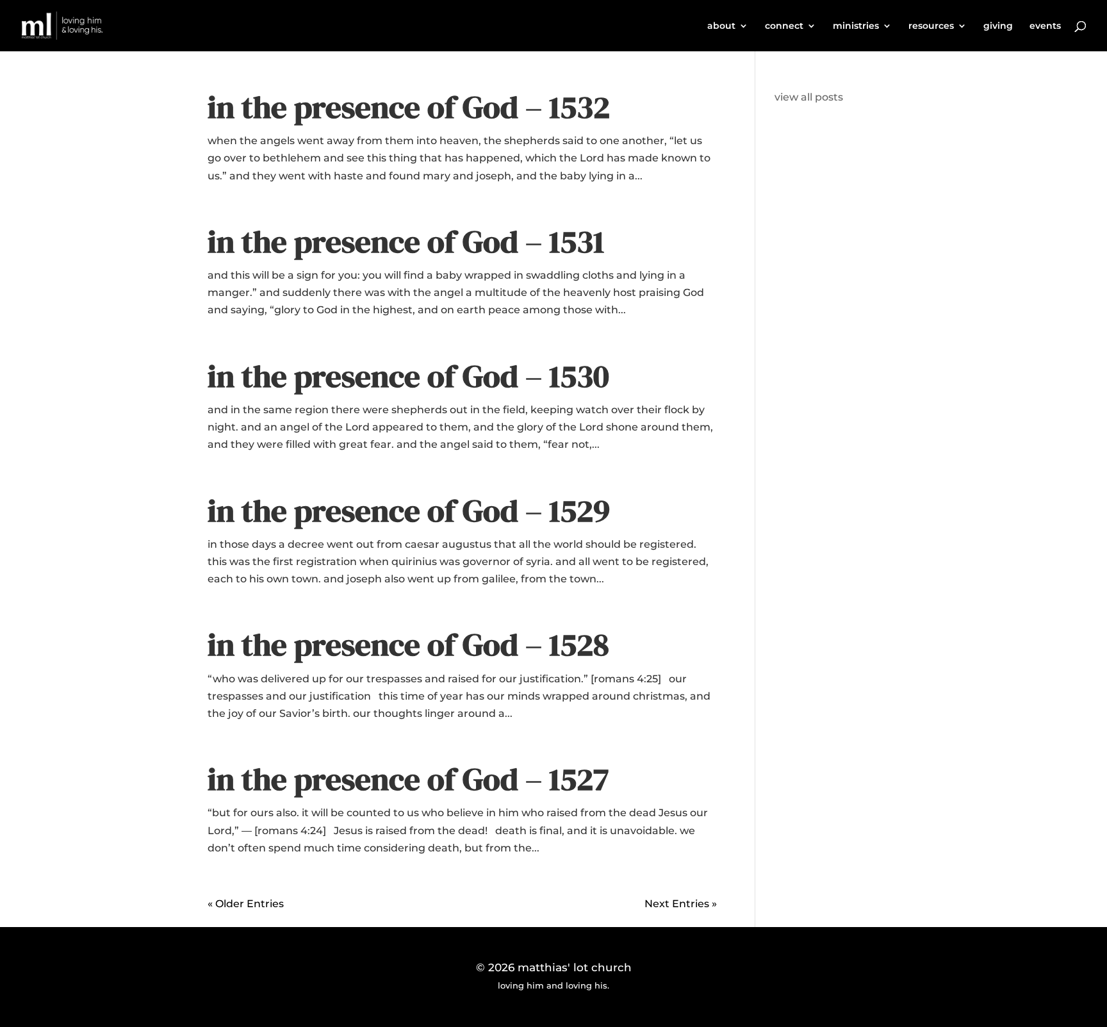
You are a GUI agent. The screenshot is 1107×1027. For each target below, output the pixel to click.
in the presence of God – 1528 (408, 644)
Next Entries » (680, 904)
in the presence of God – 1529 (409, 510)
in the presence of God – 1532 (409, 107)
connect (784, 26)
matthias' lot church (575, 967)
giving (998, 26)
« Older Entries (246, 904)
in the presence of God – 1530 (408, 376)
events (1045, 26)
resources (931, 26)
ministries (856, 26)
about (721, 26)
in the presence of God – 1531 (406, 241)
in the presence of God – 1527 (408, 779)
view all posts (809, 97)
